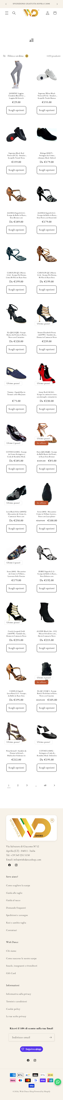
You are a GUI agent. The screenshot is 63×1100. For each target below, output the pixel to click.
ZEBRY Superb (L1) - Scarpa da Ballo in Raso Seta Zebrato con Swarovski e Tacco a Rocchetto (46, 573)
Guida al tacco (13, 900)
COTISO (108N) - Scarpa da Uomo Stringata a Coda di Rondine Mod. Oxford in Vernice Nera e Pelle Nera (16, 454)
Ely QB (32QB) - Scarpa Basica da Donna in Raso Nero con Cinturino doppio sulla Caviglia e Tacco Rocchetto (16, 334)
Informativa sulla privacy (18, 993)
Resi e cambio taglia (16, 922)
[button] (6, 13)
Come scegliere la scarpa (18, 885)
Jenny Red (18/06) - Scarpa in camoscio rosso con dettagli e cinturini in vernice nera (47, 394)
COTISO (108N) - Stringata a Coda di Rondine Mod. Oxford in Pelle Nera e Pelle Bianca (47, 753)
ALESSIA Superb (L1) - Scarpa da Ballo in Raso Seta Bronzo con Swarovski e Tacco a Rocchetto (16, 215)
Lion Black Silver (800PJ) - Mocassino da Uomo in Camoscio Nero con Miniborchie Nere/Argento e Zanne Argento (16, 514)
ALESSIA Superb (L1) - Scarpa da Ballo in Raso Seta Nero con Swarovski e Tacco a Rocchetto (47, 215)
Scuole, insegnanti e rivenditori (21, 965)
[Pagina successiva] (54, 785)
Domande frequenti (16, 907)
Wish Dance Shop (27, 1091)
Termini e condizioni (16, 1001)
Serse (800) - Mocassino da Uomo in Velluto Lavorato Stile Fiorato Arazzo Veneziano (16, 573)
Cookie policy (13, 1008)
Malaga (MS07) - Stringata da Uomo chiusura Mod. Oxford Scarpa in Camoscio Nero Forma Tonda (47, 155)
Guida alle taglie (14, 892)
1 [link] (8, 785)
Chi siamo (11, 950)
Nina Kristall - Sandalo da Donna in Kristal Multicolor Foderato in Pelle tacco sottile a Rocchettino (16, 753)
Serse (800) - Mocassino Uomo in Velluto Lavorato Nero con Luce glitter (46, 514)
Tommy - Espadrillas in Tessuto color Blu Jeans (16, 393)
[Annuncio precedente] (6, 4)
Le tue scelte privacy (16, 1016)
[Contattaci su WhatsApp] (57, 1082)
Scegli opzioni (16, 110)
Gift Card (11, 973)
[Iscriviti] (50, 1037)
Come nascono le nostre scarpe (21, 958)
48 (45, 785)
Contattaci (11, 930)
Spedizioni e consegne (17, 915)
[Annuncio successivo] (57, 4)
